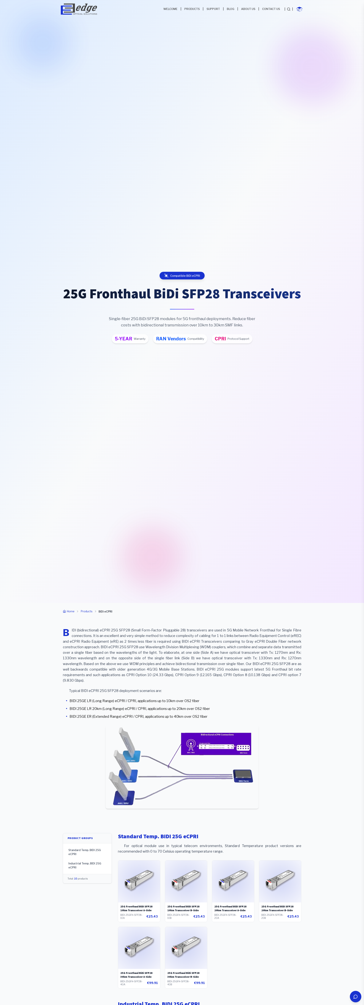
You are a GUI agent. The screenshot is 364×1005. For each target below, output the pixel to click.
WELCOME (170, 9)
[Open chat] (355, 996)
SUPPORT (213, 9)
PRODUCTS (192, 9)
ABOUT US (248, 9)
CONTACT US (271, 9)
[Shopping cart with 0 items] (299, 9)
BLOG (230, 9)
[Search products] (289, 9)
